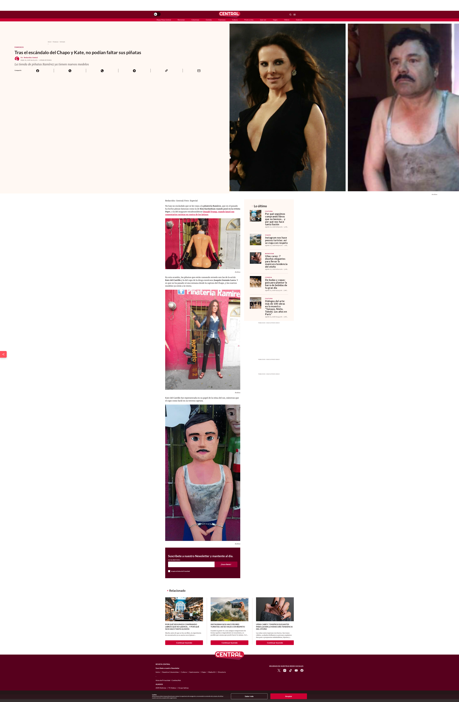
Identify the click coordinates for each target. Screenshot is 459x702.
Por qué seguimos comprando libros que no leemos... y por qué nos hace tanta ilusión (275, 219)
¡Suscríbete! (226, 564)
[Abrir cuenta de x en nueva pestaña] (279, 670)
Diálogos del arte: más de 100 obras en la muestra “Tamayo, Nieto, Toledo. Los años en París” (276, 308)
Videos (286, 20)
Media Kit (212, 672)
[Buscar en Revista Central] (290, 14)
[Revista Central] (229, 14)
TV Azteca (172, 688)
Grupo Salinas (183, 688)
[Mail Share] (199, 70)
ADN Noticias (161, 688)
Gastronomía (194, 672)
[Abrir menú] (294, 14)
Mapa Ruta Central (164, 20)
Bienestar (181, 20)
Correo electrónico (174, 560)
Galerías (299, 20)
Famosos (221, 20)
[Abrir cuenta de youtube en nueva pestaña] (296, 670)
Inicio (49, 42)
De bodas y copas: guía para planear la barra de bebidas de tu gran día (276, 283)
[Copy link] (166, 70)
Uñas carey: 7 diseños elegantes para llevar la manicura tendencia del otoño (276, 261)
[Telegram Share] (134, 70)
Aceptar (288, 696)
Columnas (195, 20)
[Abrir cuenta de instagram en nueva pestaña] (284, 670)
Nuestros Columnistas (170, 672)
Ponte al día (248, 20)
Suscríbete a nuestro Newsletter (167, 668)
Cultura (235, 20)
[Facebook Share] (38, 70)
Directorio (222, 672)
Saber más (249, 696)
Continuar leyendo (184, 643)
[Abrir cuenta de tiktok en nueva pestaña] (290, 670)
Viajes (275, 20)
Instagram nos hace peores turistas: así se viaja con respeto (276, 240)
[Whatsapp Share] (102, 70)
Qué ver (263, 20)
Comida (209, 20)
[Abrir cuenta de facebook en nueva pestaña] (302, 670)
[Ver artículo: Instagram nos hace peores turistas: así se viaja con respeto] (255, 239)
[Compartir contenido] (3, 354)
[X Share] (70, 70)
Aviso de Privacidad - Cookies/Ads (168, 680)
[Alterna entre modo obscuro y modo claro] (157, 14)
